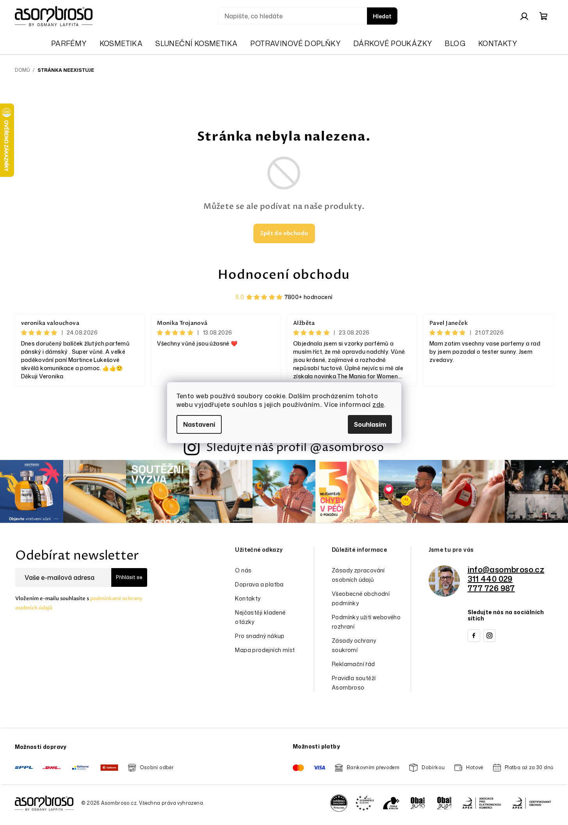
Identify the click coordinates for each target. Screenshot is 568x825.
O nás (243, 570)
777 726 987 (491, 588)
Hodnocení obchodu (284, 274)
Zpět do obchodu (284, 233)
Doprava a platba (259, 584)
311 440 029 (490, 578)
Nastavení (199, 424)
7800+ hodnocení (309, 297)
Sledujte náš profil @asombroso (295, 447)
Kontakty (247, 598)
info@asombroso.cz (506, 569)
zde (378, 404)
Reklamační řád (353, 664)
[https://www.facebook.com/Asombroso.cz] (474, 635)
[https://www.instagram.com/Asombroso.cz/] (489, 635)
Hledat (382, 16)
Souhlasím (370, 424)
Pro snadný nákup (259, 636)
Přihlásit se (129, 577)
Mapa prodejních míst (265, 650)
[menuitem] (69, 43)
